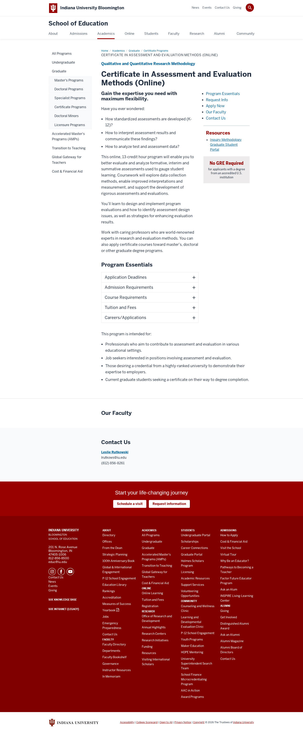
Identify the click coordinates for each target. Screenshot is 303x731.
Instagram (52, 571)
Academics (149, 530)
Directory (108, 535)
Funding (147, 647)
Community (189, 601)
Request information (169, 504)
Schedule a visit (130, 504)
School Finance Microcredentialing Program (194, 679)
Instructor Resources (116, 670)
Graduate (148, 548)
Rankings (108, 591)
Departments (111, 651)
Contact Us (109, 634)
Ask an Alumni (230, 635)
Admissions (228, 530)
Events (53, 586)
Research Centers (154, 634)
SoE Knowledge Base (62, 599)
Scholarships (189, 541)
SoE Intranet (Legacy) (63, 609)
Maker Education (192, 646)
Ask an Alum (228, 589)
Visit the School (230, 548)
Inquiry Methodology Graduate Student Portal (226, 145)
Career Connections (194, 548)
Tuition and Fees (153, 600)
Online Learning (152, 593)
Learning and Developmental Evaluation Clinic (192, 622)
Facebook (61, 571)
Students (188, 530)
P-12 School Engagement (119, 578)
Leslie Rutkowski (114, 452)
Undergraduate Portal (195, 535)
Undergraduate (152, 541)
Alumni (225, 606)
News (52, 582)
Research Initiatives (155, 640)
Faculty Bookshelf (114, 657)
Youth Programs (192, 639)
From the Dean (112, 548)
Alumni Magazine (232, 641)
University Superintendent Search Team (196, 663)
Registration (150, 606)
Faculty (108, 639)
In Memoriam (111, 676)
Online (146, 588)
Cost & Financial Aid (155, 583)
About (106, 530)
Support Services (192, 585)
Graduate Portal (191, 554)
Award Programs (192, 697)
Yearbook (108, 610)
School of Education (78, 23)
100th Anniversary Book (118, 561)
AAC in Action (190, 690)
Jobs (105, 616)
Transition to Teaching (157, 565)
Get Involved (228, 617)
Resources (149, 653)
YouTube (70, 571)
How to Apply (229, 535)
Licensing (187, 572)
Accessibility (127, 722)
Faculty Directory (114, 644)
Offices (107, 541)
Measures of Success (116, 604)
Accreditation (111, 597)
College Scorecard (146, 722)
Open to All (166, 722)
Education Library (114, 585)
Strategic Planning (114, 554)
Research (148, 611)
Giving (224, 611)
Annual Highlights (154, 627)
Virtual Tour (228, 554)
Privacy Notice (182, 722)
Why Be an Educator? (234, 561)
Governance (110, 664)
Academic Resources (195, 578)
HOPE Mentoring (192, 652)
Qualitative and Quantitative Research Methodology (148, 63)
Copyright (198, 722)
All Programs (151, 535)
